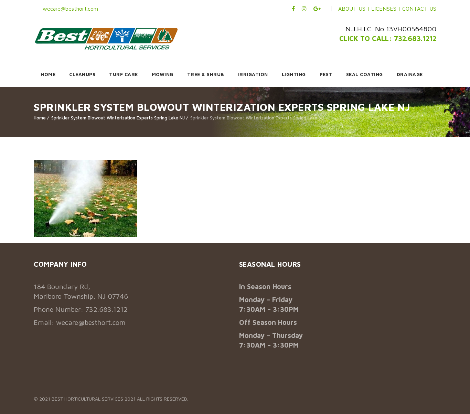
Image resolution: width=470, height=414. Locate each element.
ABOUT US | (354, 9)
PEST (326, 74)
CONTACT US (419, 9)
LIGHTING (294, 74)
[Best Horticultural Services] (106, 38)
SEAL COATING (364, 74)
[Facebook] (293, 8)
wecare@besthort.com (69, 9)
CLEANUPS (82, 74)
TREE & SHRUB (205, 74)
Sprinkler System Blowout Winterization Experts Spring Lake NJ (118, 117)
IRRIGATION (253, 74)
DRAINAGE (410, 74)
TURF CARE (123, 74)
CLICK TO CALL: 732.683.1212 (387, 38)
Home (40, 117)
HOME (48, 74)
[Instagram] (304, 8)
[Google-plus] (317, 8)
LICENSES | (386, 9)
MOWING (162, 74)
